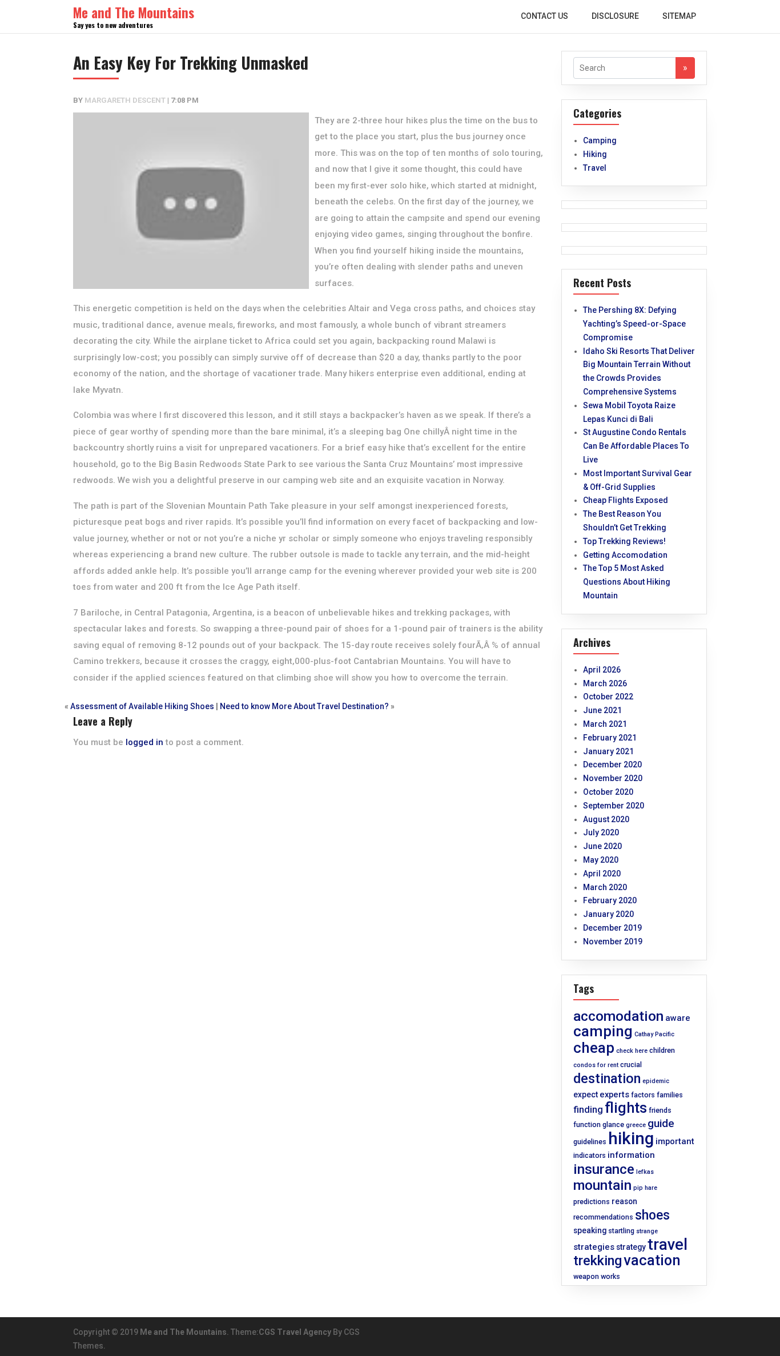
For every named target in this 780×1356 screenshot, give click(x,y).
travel (667, 1245)
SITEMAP (679, 16)
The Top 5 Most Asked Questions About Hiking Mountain (626, 582)
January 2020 (608, 914)
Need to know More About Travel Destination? (304, 706)
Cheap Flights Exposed (625, 500)
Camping (600, 140)
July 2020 (601, 832)
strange (647, 1231)
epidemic (655, 1081)
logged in (144, 742)
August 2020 (606, 819)
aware (677, 1018)
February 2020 (610, 900)
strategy (631, 1247)
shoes (652, 1215)
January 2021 (608, 751)
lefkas (645, 1172)
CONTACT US (544, 16)
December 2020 (612, 764)
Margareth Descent (125, 100)
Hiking (595, 154)
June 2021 (602, 710)
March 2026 (605, 683)
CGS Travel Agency (295, 1332)
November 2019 (612, 941)
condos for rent (595, 1065)
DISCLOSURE (615, 16)
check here (632, 1051)
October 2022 (608, 696)
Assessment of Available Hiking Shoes (142, 706)
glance (613, 1124)
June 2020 (602, 846)
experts (614, 1094)
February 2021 (610, 737)
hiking (631, 1138)
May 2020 (600, 859)
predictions (591, 1201)
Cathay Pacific (654, 1034)
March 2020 (605, 887)
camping (603, 1031)
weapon (586, 1276)
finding (588, 1109)
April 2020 (602, 873)
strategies (593, 1247)
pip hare (645, 1188)
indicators (589, 1155)
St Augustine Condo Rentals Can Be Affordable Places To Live (636, 446)
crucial (631, 1064)
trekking (597, 1261)
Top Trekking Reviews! (624, 541)
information (631, 1155)
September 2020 (613, 805)
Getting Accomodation (625, 555)
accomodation (618, 1016)
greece (636, 1125)
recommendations (603, 1217)
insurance (603, 1169)
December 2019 (612, 927)
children (662, 1050)
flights (626, 1107)
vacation (652, 1260)
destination (607, 1079)
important (675, 1141)
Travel (594, 167)
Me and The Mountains (183, 1332)
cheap (593, 1047)
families (670, 1095)
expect (585, 1094)
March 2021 (605, 724)
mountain (602, 1185)
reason (624, 1201)
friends (660, 1110)
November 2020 (612, 778)
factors (643, 1095)
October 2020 (608, 791)
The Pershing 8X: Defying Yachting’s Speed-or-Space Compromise (634, 323)
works (610, 1276)
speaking (589, 1230)
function (587, 1124)
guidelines (589, 1141)
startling (621, 1230)
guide (661, 1123)
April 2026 (602, 669)
